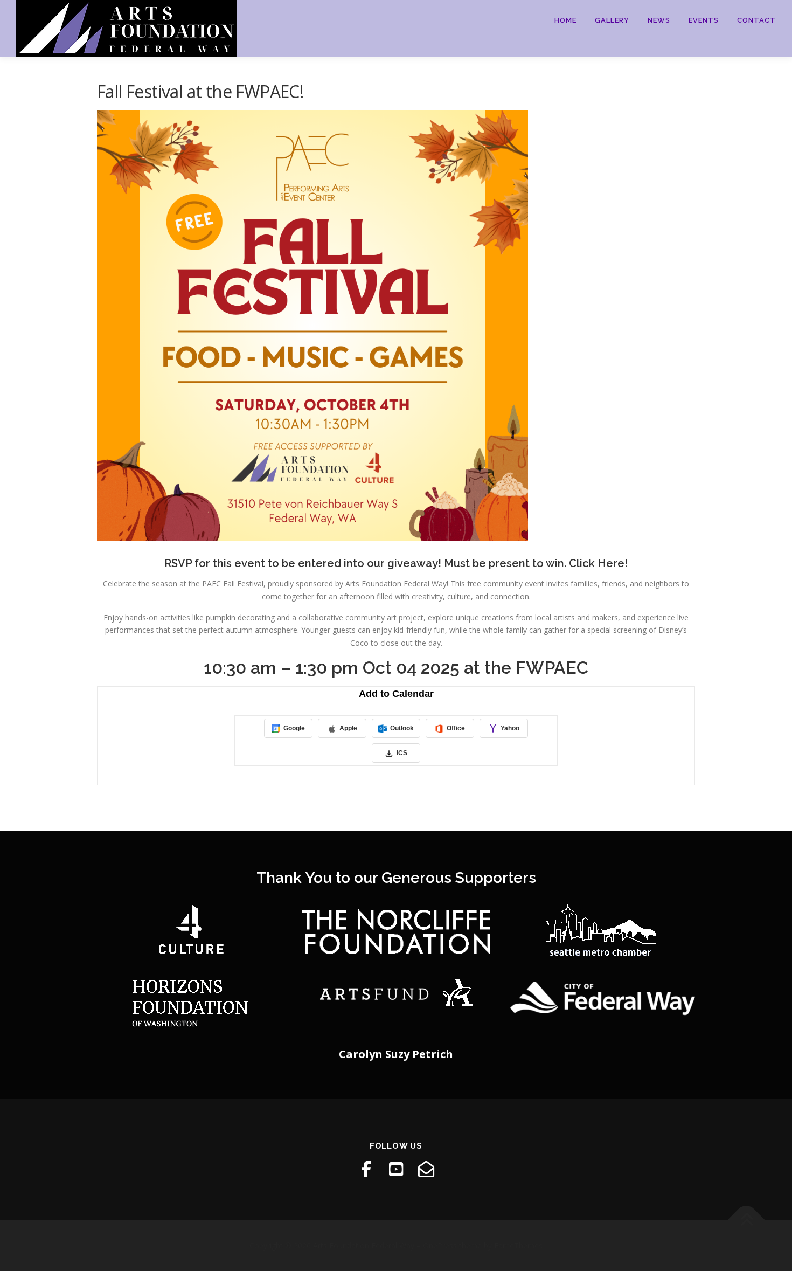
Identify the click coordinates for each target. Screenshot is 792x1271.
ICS (401, 753)
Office (455, 728)
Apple (347, 728)
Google (293, 728)
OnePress (440, 1245)
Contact (756, 20)
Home (565, 20)
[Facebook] (366, 1169)
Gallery (612, 20)
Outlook (401, 728)
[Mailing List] (426, 1169)
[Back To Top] (746, 1220)
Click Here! (598, 563)
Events (704, 20)
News (659, 20)
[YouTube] (396, 1169)
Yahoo (509, 728)
